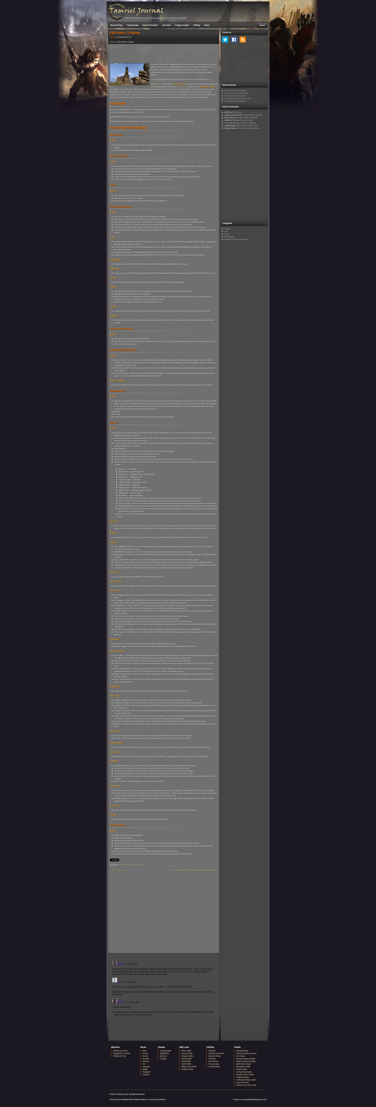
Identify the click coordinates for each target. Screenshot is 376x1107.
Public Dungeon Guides (246, 1061)
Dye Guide (240, 1056)
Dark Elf (158, 84)
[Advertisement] (163, 53)
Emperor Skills (187, 1069)
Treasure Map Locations (252, 115)
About (206, 25)
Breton (145, 1056)
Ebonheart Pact (119, 1056)
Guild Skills (186, 1061)
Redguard (146, 1071)
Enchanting (237, 112)
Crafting (196, 25)
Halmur (113, 37)
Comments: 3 (137, 864)
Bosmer (145, 1061)
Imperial (145, 1074)
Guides (227, 229)
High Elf (184, 86)
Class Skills (186, 1050)
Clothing (211, 1058)
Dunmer (145, 1058)
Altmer (145, 1053)
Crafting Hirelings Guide (246, 1079)
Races (143, 1047)
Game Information (150, 25)
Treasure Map (132, 25)
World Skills (186, 1064)
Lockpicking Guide (244, 1071)
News (226, 234)
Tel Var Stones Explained (234, 101)
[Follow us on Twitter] (225, 40)
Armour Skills (186, 1053)
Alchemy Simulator (216, 1053)
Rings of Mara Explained (247, 117)
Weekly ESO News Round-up (236, 239)
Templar (163, 1058)
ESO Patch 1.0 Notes (125, 33)
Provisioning (213, 1064)
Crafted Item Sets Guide (246, 1085)
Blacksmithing (214, 1056)
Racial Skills (186, 1058)
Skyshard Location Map (242, 120)
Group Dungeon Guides (245, 1058)
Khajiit (145, 1069)
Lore (226, 231)
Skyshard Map (116, 25)
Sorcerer (163, 1056)
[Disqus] (163, 914)
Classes (161, 1047)
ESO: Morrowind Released (235, 90)
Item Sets (166, 25)
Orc (143, 1064)
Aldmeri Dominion (120, 1050)
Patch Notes (125, 864)
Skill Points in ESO (118, 870)
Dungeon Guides (182, 25)
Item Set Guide (242, 1082)
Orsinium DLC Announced (235, 96)
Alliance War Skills (189, 1066)
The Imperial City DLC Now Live (237, 98)
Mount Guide (241, 1069)
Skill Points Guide (243, 1064)
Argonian (146, 1066)
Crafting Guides (242, 1077)
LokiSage (228, 123)
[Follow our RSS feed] (243, 40)
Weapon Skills (187, 1056)
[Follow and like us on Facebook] (234, 40)
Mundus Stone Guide (245, 1074)
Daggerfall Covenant (121, 1053)
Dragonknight (165, 1050)
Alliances (115, 1047)
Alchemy (212, 1050)
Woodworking (214, 1066)
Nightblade (164, 1053)
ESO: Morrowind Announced (236, 93)
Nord (144, 1050)
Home (112, 42)
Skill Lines (184, 1047)
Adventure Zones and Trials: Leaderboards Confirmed (194, 870)
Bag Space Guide (243, 1066)
